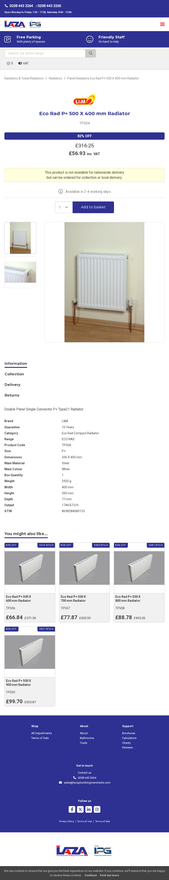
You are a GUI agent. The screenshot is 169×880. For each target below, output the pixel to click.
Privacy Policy (66, 821)
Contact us (84, 772)
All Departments (41, 733)
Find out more (109, 875)
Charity (126, 743)
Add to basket (93, 207)
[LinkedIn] (88, 810)
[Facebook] (72, 810)
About (84, 733)
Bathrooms (87, 738)
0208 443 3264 (21, 6)
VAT (25, 63)
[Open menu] (162, 24)
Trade (83, 743)
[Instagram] (97, 810)
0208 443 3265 (49, 6)
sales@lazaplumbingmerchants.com (86, 782)
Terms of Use (84, 821)
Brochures (128, 733)
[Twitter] (80, 810)
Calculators (129, 738)
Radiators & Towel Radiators (24, 78)
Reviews (127, 747)
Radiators (55, 78)
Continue (90, 875)
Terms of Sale (40, 738)
